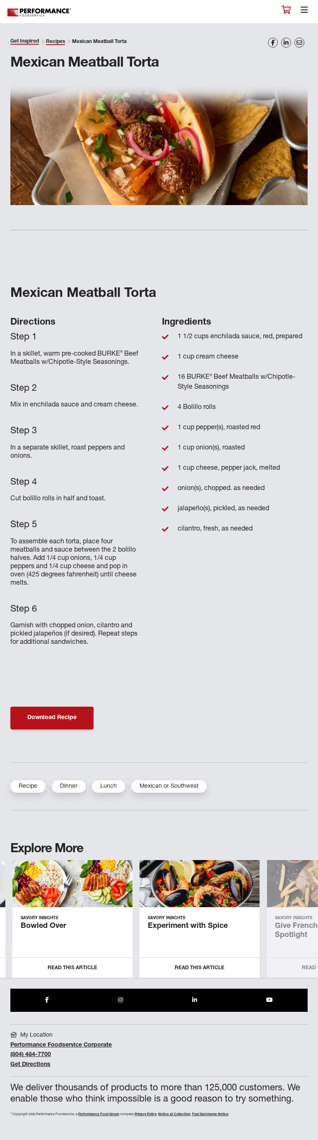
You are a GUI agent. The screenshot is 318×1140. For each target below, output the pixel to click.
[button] (302, 922)
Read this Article (72, 968)
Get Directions (30, 1065)
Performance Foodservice (40, 12)
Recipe (28, 786)
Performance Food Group (98, 1114)
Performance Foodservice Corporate (61, 1045)
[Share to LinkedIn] (194, 1000)
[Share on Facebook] (273, 43)
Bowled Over (43, 926)
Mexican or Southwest (169, 786)
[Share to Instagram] (120, 1000)
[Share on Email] (299, 43)
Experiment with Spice (188, 926)
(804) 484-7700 (30, 1055)
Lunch (108, 786)
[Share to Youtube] (269, 1000)
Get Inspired (24, 41)
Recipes (55, 41)
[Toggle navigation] (304, 12)
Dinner (68, 786)
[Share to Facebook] (47, 1000)
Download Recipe (52, 718)
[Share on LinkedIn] (286, 43)
